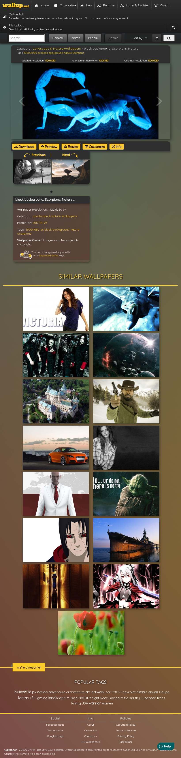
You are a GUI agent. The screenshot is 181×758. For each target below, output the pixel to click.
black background (57, 229)
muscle (71, 698)
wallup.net (10, 749)
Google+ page (55, 736)
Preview (50, 147)
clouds (153, 692)
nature (74, 229)
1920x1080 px (34, 229)
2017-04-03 (40, 222)
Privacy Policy (125, 736)
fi (33, 698)
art (88, 691)
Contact (8, 753)
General (57, 38)
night (95, 698)
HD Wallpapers (90, 741)
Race (104, 698)
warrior (95, 703)
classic (141, 691)
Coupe (164, 692)
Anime (76, 38)
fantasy (24, 697)
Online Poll (90, 730)
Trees (160, 698)
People (93, 38)
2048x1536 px (25, 691)
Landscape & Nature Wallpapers (55, 216)
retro (124, 698)
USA (85, 703)
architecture (75, 692)
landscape (57, 698)
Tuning (76, 703)
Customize (96, 147)
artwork (98, 692)
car (108, 692)
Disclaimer (125, 741)
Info (118, 147)
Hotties (113, 38)
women (107, 703)
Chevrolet (128, 692)
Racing (114, 698)
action (42, 691)
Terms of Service (126, 730)
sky (137, 698)
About (90, 724)
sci (131, 698)
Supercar (148, 698)
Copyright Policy (126, 724)
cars (115, 691)
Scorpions (24, 233)
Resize (72, 147)
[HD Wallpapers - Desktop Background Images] (16, 5)
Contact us (90, 736)
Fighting (40, 698)
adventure (57, 692)
